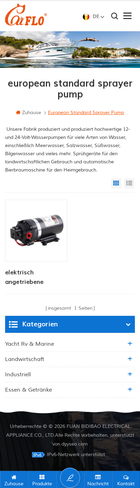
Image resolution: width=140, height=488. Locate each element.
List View (129, 183)
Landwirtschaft (24, 359)
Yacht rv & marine (29, 344)
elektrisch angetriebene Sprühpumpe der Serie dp (29, 278)
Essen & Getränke (28, 389)
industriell (18, 374)
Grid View (116, 183)
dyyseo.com (75, 444)
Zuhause (31, 112)
